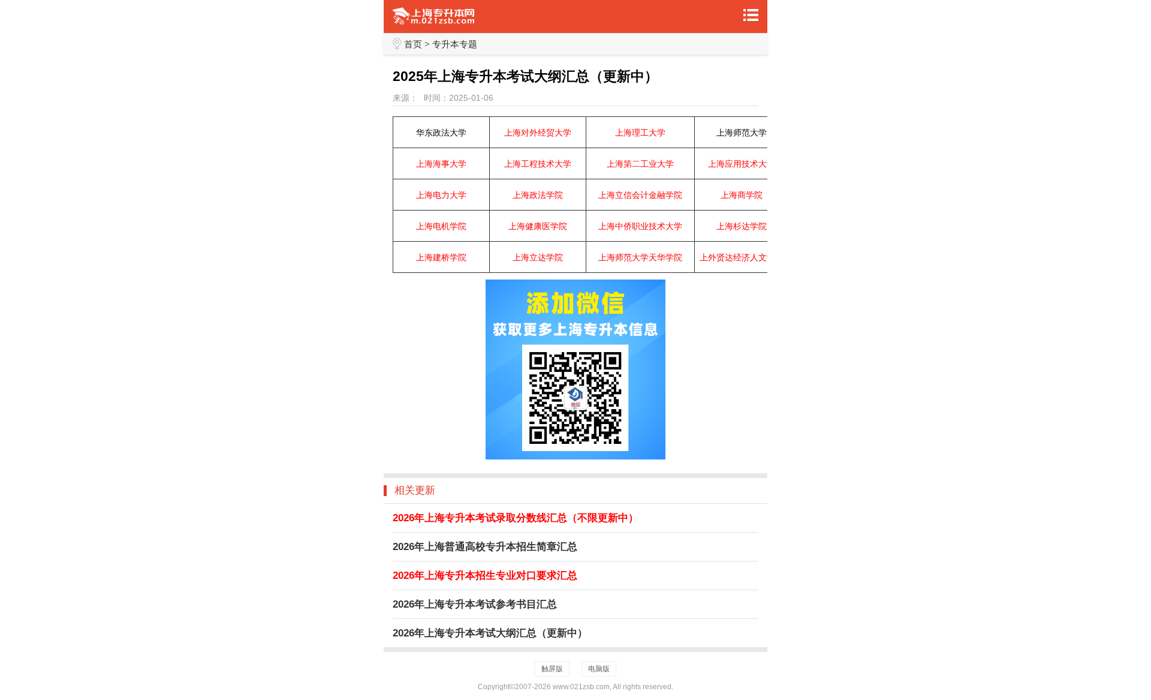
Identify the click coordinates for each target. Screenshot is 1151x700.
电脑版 (599, 669)
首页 (413, 44)
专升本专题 (454, 44)
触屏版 (552, 669)
